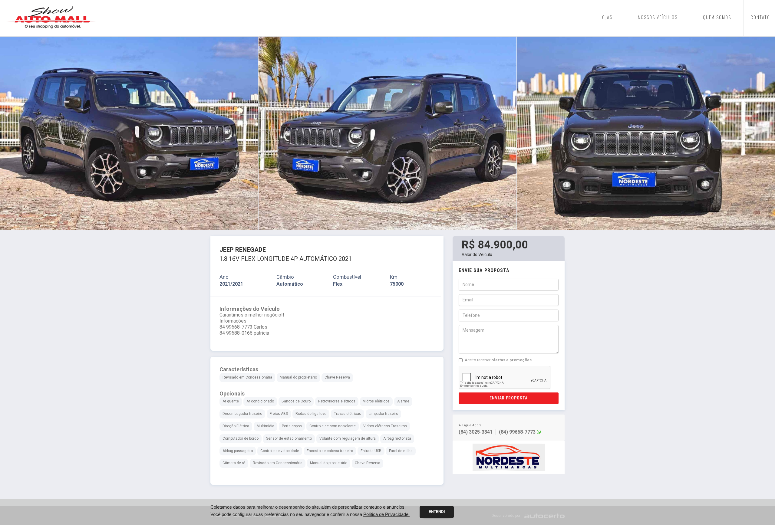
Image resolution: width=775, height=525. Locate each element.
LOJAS (606, 17)
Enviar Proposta (509, 397)
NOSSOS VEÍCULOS (658, 17)
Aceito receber (498, 360)
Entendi (437, 512)
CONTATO (760, 17)
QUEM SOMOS (717, 17)
